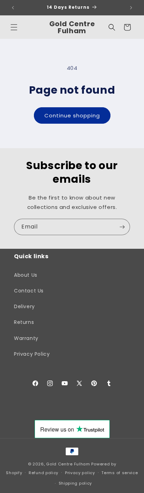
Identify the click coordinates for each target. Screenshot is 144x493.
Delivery (24, 306)
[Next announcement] (131, 7)
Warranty (26, 338)
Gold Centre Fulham (68, 464)
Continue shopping (72, 115)
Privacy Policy (32, 353)
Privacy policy (80, 473)
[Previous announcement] (13, 7)
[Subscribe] (122, 227)
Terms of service (119, 473)
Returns (24, 322)
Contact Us (29, 290)
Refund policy (43, 473)
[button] (14, 27)
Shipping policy (75, 483)
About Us (25, 274)
